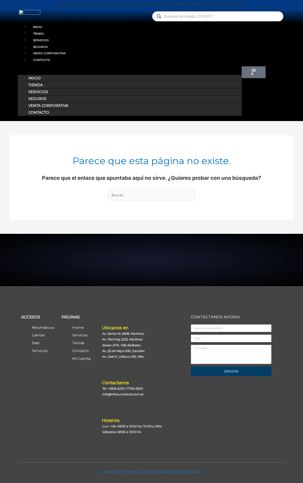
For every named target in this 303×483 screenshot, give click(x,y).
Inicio (37, 27)
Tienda (38, 33)
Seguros (40, 47)
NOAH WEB (196, 472)
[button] (130, 71)
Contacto (41, 60)
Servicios (41, 40)
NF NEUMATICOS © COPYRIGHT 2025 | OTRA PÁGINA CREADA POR (144, 472)
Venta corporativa (49, 53)
